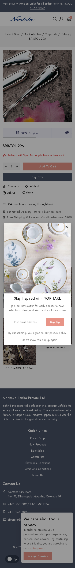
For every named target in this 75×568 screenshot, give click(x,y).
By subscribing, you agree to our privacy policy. (37, 333)
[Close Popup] (66, 227)
